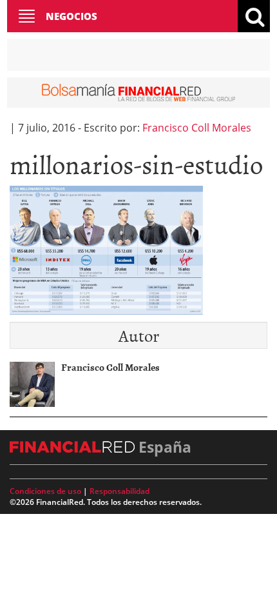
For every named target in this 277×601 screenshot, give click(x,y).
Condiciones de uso (45, 491)
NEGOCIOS (71, 16)
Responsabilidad (119, 491)
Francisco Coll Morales (196, 128)
